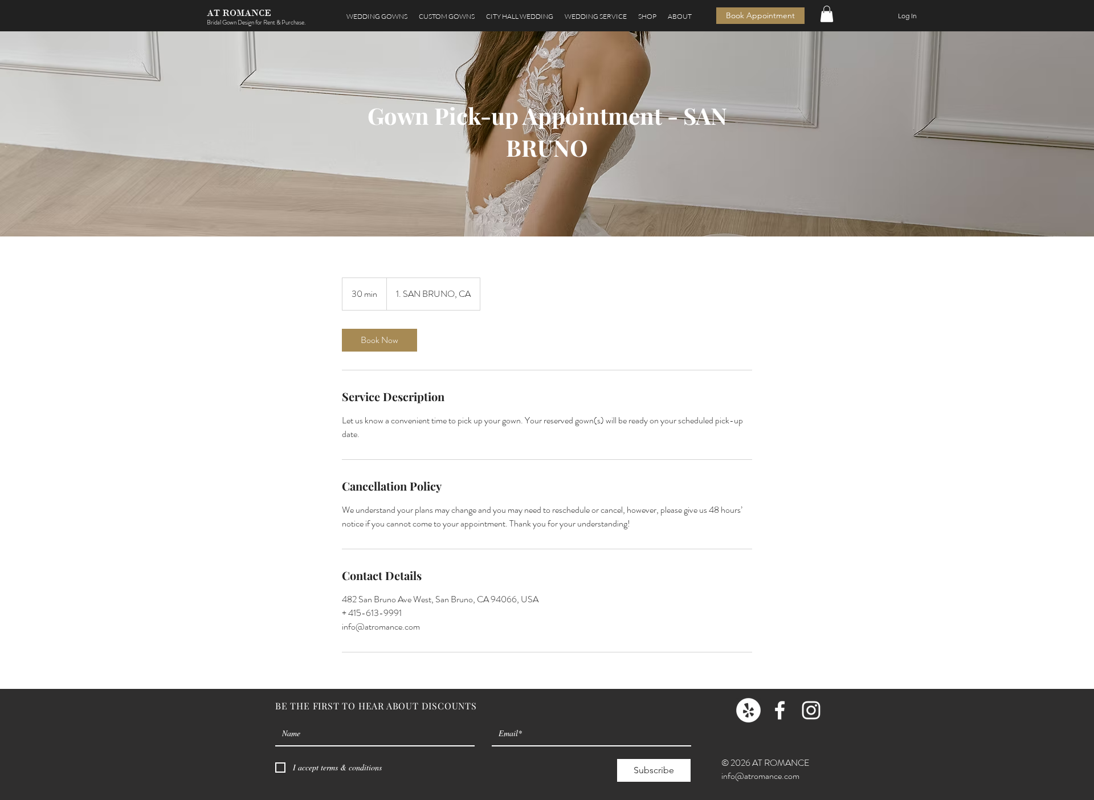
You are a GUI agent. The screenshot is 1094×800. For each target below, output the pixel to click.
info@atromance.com (760, 775)
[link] (379, 340)
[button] (595, 16)
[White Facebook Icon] (780, 710)
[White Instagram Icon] (811, 710)
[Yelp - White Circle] (748, 710)
